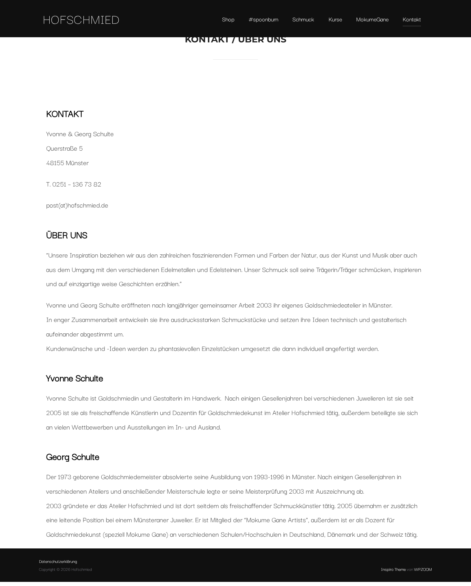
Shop (228, 18)
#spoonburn (263, 18)
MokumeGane (372, 18)
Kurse (335, 18)
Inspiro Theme (393, 569)
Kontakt (412, 18)
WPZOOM (423, 569)
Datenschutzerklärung (58, 561)
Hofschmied (81, 18)
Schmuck (303, 18)
